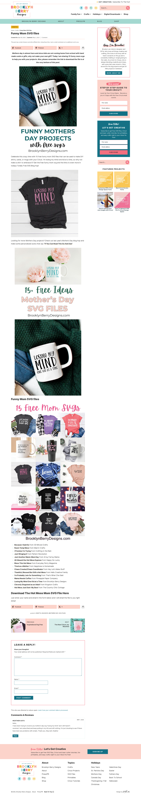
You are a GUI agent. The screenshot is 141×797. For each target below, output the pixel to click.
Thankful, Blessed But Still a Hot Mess (30, 572)
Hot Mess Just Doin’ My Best (26, 588)
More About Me (114, 73)
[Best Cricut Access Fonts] (122, 179)
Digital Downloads (112, 14)
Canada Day (96, 778)
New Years (95, 767)
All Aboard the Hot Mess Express (28, 560)
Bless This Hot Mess (22, 563)
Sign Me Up (98, 752)
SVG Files (62, 613)
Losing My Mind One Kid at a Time (28, 581)
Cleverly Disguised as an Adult (27, 585)
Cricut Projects (74, 771)
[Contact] (96, 8)
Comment (18, 657)
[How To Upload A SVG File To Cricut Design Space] (122, 199)
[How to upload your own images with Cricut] (105, 199)
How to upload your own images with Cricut (105, 209)
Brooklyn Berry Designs (51, 767)
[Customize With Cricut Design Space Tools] (105, 179)
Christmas (95, 784)
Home (12, 30)
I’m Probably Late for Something (27, 575)
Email (16, 688)
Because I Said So (21, 545)
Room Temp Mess (21, 548)
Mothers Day (53, 613)
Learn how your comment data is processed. (53, 710)
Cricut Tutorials (74, 781)
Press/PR (45, 774)
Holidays (97, 14)
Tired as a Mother (21, 566)
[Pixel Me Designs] (126, 792)
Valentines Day (115, 767)
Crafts (86, 14)
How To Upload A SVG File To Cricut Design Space (122, 210)
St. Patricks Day (97, 771)
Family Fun (75, 14)
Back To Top (48, 792)
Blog (43, 778)
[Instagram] (91, 8)
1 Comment (44, 37)
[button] (74, 69)
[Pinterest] (86, 8)
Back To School (115, 778)
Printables (72, 778)
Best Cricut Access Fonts (122, 188)
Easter (111, 771)
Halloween (113, 781)
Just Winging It (20, 554)
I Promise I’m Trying (22, 551)
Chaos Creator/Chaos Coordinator (28, 569)
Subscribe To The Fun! (114, 2)
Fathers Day (114, 774)
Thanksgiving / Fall (98, 781)
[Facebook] (81, 8)
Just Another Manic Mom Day (26, 557)
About (44, 771)
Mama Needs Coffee (22, 578)
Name (16, 679)
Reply (15, 736)
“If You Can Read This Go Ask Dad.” (58, 244)
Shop (126, 14)
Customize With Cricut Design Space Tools (105, 188)
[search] (128, 8)
